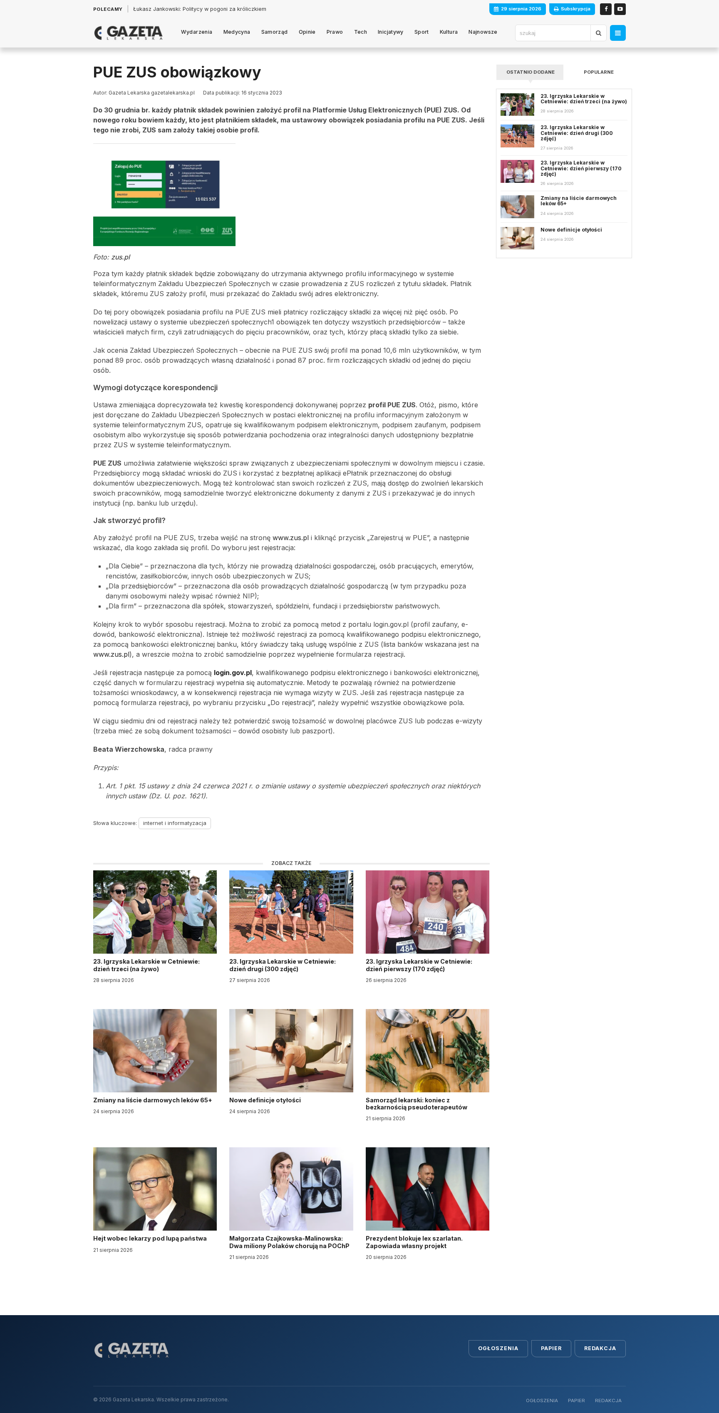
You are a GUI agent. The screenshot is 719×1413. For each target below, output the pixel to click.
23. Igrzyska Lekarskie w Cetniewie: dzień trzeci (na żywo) (146, 965)
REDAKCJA (608, 1400)
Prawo (335, 32)
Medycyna (236, 32)
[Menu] (618, 33)
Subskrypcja (575, 9)
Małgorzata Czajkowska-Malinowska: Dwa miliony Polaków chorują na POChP (289, 1242)
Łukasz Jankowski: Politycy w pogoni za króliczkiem (199, 9)
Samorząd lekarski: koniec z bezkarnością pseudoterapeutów (417, 1104)
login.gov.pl (233, 672)
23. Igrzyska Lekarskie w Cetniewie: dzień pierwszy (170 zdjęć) (419, 965)
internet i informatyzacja (174, 823)
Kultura (449, 32)
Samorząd (274, 32)
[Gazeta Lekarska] (128, 33)
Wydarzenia (197, 32)
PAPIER (576, 1400)
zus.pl (120, 257)
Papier (551, 1348)
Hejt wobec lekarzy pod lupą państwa (150, 1238)
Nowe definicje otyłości (265, 1100)
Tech (360, 32)
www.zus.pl (291, 537)
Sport (421, 32)
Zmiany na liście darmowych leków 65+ (153, 1100)
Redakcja (600, 1348)
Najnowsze (483, 32)
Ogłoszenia (498, 1348)
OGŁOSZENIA (542, 1400)
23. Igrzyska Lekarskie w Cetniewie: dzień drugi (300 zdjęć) (282, 965)
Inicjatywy (391, 32)
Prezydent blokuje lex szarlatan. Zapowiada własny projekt (414, 1242)
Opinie (307, 32)
